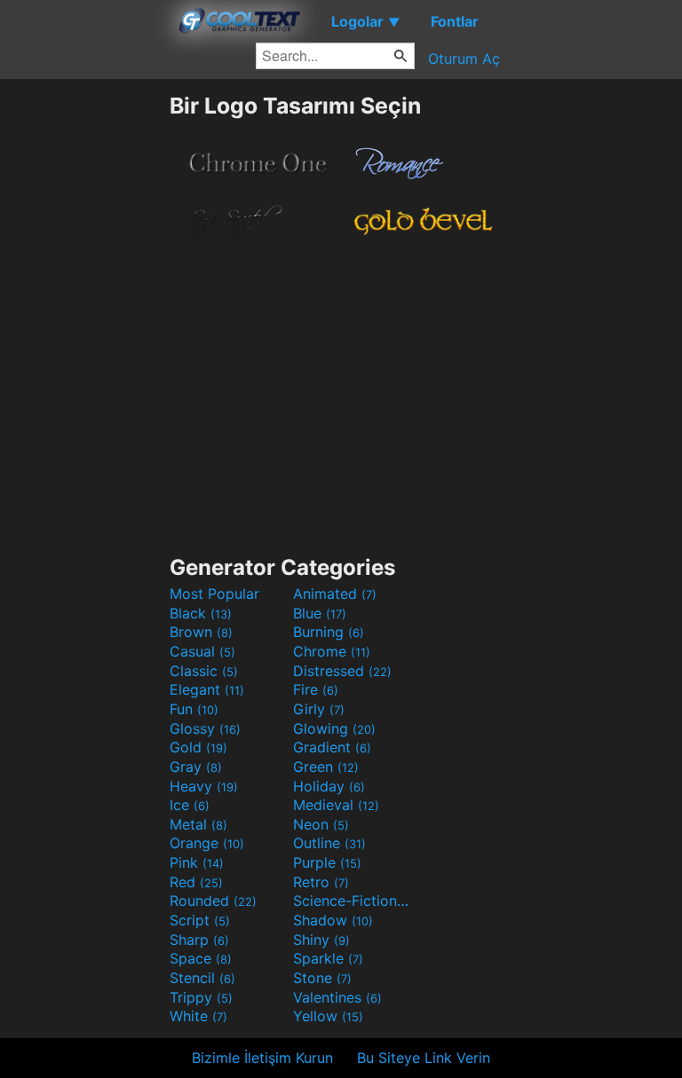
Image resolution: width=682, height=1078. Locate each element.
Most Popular (214, 593)
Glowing (334, 728)
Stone (322, 978)
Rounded (213, 900)
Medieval (336, 805)
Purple (327, 862)
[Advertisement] (84, 358)
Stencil (202, 978)
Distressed (342, 671)
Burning (328, 632)
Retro (321, 882)
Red (196, 882)
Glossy (205, 728)
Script (200, 920)
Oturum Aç (464, 58)
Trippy (201, 997)
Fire (315, 689)
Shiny (321, 939)
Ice (190, 805)
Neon (321, 824)
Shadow (333, 920)
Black (201, 613)
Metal (198, 824)
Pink (197, 862)
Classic (204, 671)
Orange (207, 843)
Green (326, 766)
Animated (335, 593)
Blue (319, 613)
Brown (201, 632)
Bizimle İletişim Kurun (262, 1057)
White (198, 1016)
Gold (198, 747)
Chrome (331, 651)
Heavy (204, 786)
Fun (194, 709)
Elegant (207, 689)
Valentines (337, 997)
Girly (319, 709)
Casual (202, 651)
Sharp (199, 939)
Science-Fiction (352, 900)
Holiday (329, 786)
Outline (329, 843)
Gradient (332, 747)
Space (201, 958)
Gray (196, 766)
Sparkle (328, 958)
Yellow (328, 1016)
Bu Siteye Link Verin (423, 1057)
